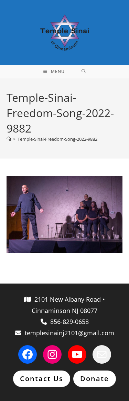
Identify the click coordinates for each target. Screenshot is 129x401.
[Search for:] (84, 71)
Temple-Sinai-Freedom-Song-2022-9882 (57, 139)
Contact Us (41, 378)
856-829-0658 (68, 321)
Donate (94, 378)
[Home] (9, 139)
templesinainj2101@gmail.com (67, 333)
